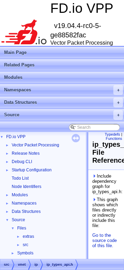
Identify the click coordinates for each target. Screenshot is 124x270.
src (25, 244)
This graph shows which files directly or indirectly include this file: (105, 212)
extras (28, 236)
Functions (114, 138)
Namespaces (62, 89)
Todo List (20, 178)
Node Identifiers (26, 186)
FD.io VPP (15, 136)
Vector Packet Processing (35, 145)
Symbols (25, 253)
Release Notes (26, 153)
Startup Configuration (32, 170)
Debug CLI (22, 161)
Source (62, 114)
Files (21, 228)
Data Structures (62, 102)
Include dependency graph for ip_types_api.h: (106, 183)
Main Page (15, 52)
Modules (13, 77)
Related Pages (19, 65)
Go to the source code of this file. (104, 240)
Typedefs (112, 134)
